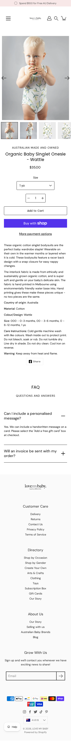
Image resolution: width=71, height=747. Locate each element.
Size (35, 177)
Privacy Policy (35, 529)
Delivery (35, 514)
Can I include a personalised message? (28, 416)
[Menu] (8, 18)
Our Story (35, 598)
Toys (35, 583)
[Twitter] (35, 711)
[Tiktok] (41, 711)
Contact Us (35, 524)
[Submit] (60, 676)
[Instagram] (24, 711)
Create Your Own (35, 568)
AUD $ (35, 720)
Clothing (35, 578)
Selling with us (36, 627)
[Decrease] (29, 198)
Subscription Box (35, 588)
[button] (56, 18)
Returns (35, 519)
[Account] (49, 18)
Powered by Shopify (35, 732)
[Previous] (4, 78)
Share (37, 361)
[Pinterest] (46, 711)
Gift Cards (35, 593)
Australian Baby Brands (35, 632)
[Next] (67, 78)
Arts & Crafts (35, 573)
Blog (35, 637)
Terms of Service (35, 534)
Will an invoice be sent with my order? (30, 453)
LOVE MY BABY (40, 728)
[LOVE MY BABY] (35, 18)
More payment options (35, 234)
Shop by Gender (35, 563)
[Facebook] (30, 711)
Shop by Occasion (35, 557)
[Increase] (43, 198)
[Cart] (64, 18)
